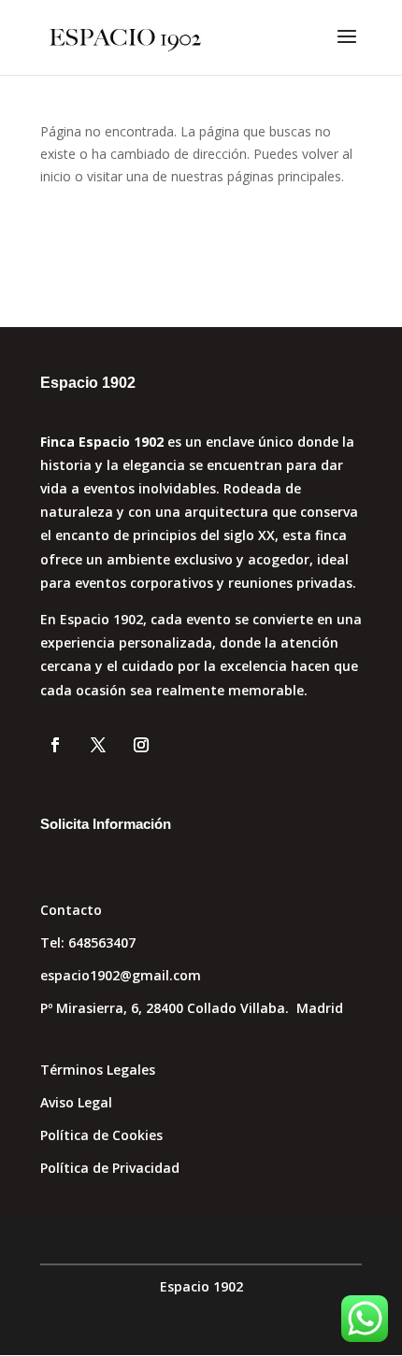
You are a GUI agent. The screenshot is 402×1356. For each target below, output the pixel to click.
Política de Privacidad (109, 1168)
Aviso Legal (76, 1102)
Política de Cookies (101, 1135)
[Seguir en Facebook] (55, 745)
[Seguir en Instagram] (141, 745)
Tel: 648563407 (88, 942)
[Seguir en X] (98, 745)
